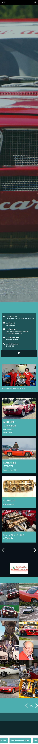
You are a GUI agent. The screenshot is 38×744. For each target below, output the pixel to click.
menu (4, 2)
